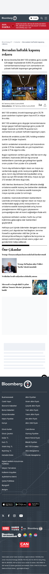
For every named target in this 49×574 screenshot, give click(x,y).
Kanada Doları (7, 455)
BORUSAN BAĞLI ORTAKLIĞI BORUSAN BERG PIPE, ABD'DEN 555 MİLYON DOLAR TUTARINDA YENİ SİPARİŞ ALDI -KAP (31, 26)
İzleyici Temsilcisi (9, 468)
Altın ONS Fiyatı (31, 423)
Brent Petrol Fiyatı (32, 438)
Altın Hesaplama (32, 451)
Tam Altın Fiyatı (31, 410)
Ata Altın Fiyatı (31, 419)
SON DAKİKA (6, 25)
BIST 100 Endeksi (31, 446)
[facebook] (8, 516)
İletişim (5, 489)
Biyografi (5, 485)
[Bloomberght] (9, 18)
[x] (3, 516)
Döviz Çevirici (7, 433)
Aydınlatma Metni (9, 476)
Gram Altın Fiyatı (32, 401)
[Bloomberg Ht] (35, 528)
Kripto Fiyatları (7, 419)
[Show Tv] (25, 535)
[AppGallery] (33, 504)
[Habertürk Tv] (15, 528)
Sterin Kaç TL (7, 446)
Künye (4, 423)
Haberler (17, 42)
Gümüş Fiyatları (31, 433)
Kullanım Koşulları (9, 472)
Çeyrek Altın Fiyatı (32, 406)
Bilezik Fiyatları (31, 442)
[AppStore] (8, 504)
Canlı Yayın (6, 401)
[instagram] (14, 516)
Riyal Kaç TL (6, 451)
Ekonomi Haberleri (9, 406)
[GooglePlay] (21, 504)
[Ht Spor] (23, 528)
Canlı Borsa (30, 429)
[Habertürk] (6, 528)
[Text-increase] (40, 105)
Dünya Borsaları (8, 414)
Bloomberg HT (7, 42)
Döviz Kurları (7, 429)
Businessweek (7, 397)
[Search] (42, 18)
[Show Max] (36, 535)
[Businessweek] (11, 535)
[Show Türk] (30, 535)
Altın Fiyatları (30, 397)
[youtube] (21, 516)
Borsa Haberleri (8, 410)
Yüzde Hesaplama (32, 455)
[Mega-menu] (46, 18)
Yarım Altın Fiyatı (32, 414)
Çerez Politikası (8, 481)
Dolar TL (5, 438)
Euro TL (5, 442)
